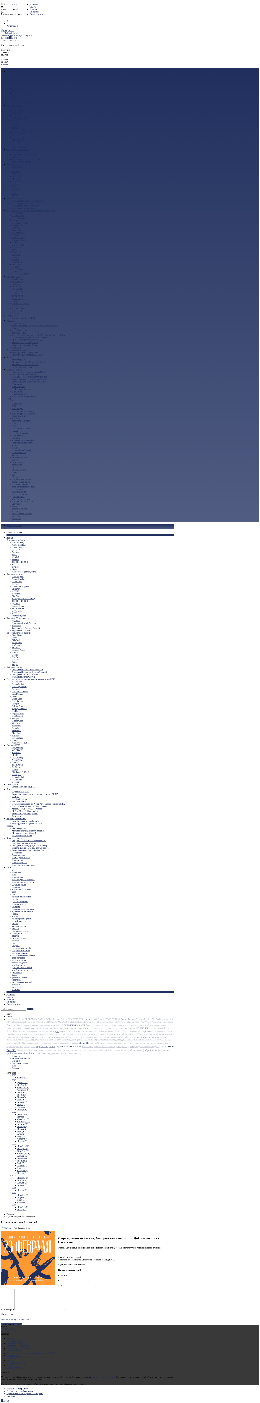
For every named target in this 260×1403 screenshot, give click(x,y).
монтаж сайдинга (48, 1037)
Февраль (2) (22, 1202)
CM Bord (16, 188)
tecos (110, 1022)
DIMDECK (78, 1019)
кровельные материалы (22, 443)
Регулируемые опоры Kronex (25, 352)
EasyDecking (17, 225)
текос (153, 1043)
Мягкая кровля (19, 360)
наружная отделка (20, 462)
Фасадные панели (14, 105)
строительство (18, 489)
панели (130, 1040)
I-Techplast (16, 306)
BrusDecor (16, 157)
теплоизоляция (19, 491)
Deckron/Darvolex (20, 223)
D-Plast (49, 1019)
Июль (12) (22, 1158)
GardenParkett (18, 215)
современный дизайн (22, 479)
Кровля (9, 357)
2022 (14, 1112)
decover (56, 1019)
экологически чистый (22, 513)
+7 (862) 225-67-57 (9, 33)
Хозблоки (16, 347)
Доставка (34, 4)
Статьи (9, 1016)
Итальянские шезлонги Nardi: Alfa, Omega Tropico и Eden (38, 335)
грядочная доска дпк (114, 1028)
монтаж (15, 460)
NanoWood (17, 213)
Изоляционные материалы (24, 396)
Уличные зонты (19, 333)
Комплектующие (19, 147)
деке (126, 1028)
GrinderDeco (17, 252)
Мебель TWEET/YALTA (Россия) (27, 340)
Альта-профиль (14, 1025)
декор (14, 425)
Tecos (14, 86)
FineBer (15, 91)
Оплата (33, 7)
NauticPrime (17, 291)
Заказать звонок (8, 35)
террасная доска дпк (68, 1046)
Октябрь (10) (23, 1087)
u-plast (128, 1022)
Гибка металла (18, 386)
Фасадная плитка (14, 198)
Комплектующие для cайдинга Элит (29, 382)
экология (16, 516)
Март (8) (21, 1104)
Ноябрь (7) (22, 1117)
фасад (14, 506)
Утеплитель (17, 391)
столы (117, 1043)
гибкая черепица (50, 1028)
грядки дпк (82, 1028)
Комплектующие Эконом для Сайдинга (30, 379)
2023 (14, 1080)
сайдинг (16, 477)
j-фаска (21, 1022)
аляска (43, 1025)
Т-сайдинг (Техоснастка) (23, 130)
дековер (152, 1028)
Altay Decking (18, 232)
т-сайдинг (145, 1043)
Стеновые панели (105, 1043)
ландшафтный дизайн (22, 450)
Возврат (33, 9)
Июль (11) (22, 1126)
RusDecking (17, 247)
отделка (15, 467)
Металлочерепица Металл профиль (28, 362)
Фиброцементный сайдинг (18, 164)
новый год (67, 1040)
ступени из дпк (134, 1043)
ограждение (87, 1039)
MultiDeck (16, 264)
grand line (168, 1019)
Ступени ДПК (13, 276)
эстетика (16, 521)
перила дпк (11, 1043)
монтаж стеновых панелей (112, 1037)
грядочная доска (96, 1028)
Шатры (15, 328)
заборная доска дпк (85, 1031)
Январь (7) (22, 1173)
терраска (31, 1046)
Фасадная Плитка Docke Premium (27, 201)
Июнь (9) (21, 1129)
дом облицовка (38, 1031)
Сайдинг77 (9, 1228)
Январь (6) (22, 1109)
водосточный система (16, 1028)
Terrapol (15, 250)
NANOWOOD (60, 1022)
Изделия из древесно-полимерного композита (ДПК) (30, 210)
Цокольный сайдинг (45, 1053)
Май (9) (20, 1100)
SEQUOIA (17, 286)
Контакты (34, 12)
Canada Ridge (18, 137)
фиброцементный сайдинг (20, 1053)
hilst (8, 1022)
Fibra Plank (17, 166)
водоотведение (19, 416)
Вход (8, 21)
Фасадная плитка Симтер (23, 208)
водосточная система (21, 421)
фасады (113, 1050)
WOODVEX (17, 281)
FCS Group (17, 174)
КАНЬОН (16, 184)
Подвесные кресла (20, 323)
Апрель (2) (22, 1197)
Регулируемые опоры (16, 350)
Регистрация (12, 26)
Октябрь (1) (22, 1078)
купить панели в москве (102, 1034)
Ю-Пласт (16, 81)
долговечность (18, 435)
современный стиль (21, 482)
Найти (30, 1009)
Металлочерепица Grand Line (25, 364)
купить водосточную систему (47, 1034)
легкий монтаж (19, 452)
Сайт (60, 1285)
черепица (16, 511)
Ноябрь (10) (22, 1148)
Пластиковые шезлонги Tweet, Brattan (29, 338)
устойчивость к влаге (22, 499)
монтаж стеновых (91, 1037)
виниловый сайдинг (75, 1024)
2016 (14, 1205)
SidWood (16, 171)
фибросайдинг (135, 1050)
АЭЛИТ (15, 122)
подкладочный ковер (34, 1043)
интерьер (16, 438)
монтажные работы (15, 1040)
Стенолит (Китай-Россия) (24, 154)
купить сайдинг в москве (140, 1034)
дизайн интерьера (20, 433)
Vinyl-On (16, 88)
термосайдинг (13, 1046)
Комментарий (7, 1310)
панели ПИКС (141, 1039)
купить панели (83, 1034)
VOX (14, 96)
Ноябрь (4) (22, 1180)
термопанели (162, 1043)
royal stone (72, 1022)
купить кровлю (69, 1034)
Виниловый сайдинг (16, 71)
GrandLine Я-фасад (20, 118)
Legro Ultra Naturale (34, 1022)
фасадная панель (19, 509)
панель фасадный (156, 1040)
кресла (139, 1031)
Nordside (16, 125)
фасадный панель (101, 1050)
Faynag (15, 301)
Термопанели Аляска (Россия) (26, 159)
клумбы (132, 1031)
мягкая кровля (32, 1039)
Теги (8, 399)
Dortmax (16, 272)
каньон (104, 1031)
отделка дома (119, 1039)
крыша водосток (164, 1031)
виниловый (58, 1025)
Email (60, 1280)
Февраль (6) (22, 1139)
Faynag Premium (19, 240)
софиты (93, 1043)
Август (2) (22, 1183)
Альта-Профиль (19, 76)
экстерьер (16, 518)
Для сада (10, 320)
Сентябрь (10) (23, 1153)
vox (142, 1022)
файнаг (111, 1046)
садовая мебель (71, 1043)
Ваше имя (62, 1275)
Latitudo (15, 228)
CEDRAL (29, 1019)
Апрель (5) (22, 1134)
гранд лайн (64, 1028)
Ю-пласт (69, 1053)
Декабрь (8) (22, 1178)
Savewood (16, 257)
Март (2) (21, 1200)
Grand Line (17, 79)
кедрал (111, 1031)
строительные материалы (23, 487)
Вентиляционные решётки (24, 374)
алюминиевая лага (30, 1025)
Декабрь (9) (22, 1114)
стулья (123, 1043)
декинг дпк (142, 1027)
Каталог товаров (14, 525)
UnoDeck (136, 1022)
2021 (14, 1143)
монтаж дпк (33, 1037)
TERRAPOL (17, 296)
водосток (16, 418)
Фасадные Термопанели (17, 149)
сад (13, 474)
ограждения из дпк (103, 1039)
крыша (15, 447)
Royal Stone (17, 142)
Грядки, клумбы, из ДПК (23, 318)
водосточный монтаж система (151, 1025)
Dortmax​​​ (101, 1019)
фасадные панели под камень (51, 1050)
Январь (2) (22, 1190)
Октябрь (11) (23, 1151)
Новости (16, 1056)
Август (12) (22, 1124)
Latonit (15, 193)
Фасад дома (128, 1046)
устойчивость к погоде (22, 501)
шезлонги (60, 1053)
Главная (10, 1214)
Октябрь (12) (23, 1119)
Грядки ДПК (12, 316)
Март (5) (21, 1168)
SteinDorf (16, 120)
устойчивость (18, 496)
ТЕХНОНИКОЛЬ (20, 93)
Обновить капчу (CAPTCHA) (15, 1319)
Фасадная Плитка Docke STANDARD (29, 203)
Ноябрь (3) (22, 1209)
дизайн (15, 430)
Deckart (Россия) (19, 218)
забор (72, 1031)
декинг (132, 1028)
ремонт (15, 472)
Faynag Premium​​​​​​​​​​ (136, 1019)
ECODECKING (112, 1019)
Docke (87, 1019)
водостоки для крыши (106, 1025)
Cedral (15, 186)
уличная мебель (101, 1046)
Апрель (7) (22, 1102)
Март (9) (21, 1136)
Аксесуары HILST (20, 274)
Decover (15, 191)
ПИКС (20, 1043)
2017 (14, 1192)
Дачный (15, 98)
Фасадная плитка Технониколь (26, 206)
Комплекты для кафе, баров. (25, 345)
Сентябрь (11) (23, 1121)
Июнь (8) (21, 1097)
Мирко (15, 196)
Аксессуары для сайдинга (24, 103)
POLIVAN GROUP (21, 303)
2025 (14, 1075)
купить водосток (26, 1034)
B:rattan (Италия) (19, 330)
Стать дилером (36, 14)
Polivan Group (18, 237)
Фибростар (17, 176)
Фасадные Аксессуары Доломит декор (29, 377)
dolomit (94, 1019)
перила (168, 1040)
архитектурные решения (23, 411)
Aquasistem (17, 404)
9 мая (8, 1019)
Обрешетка (17, 384)
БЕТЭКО (16, 179)
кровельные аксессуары (23, 440)
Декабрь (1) (22, 1195)
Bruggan (15, 235)
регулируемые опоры (54, 1043)
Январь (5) (22, 1141)
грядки (73, 1028)
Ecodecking (17, 262)
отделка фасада (19, 469)
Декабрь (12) (23, 1146)
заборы (97, 1031)
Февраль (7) (22, 1107)
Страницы (11, 992)
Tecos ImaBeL (18, 140)
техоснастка (87, 1046)
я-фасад (77, 1053)
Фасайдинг (122, 1050)
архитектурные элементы (23, 413)
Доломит (16, 83)
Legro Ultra (17, 230)
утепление (17, 504)
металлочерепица (20, 457)
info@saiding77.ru (24, 35)
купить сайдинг (121, 1034)
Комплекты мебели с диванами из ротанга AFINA (35, 325)
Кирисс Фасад (18, 181)
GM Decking (157, 1019)
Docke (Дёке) (18, 74)
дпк (56, 1031)
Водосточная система (22, 367)
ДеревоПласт (18, 245)
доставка (50, 1031)
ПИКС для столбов (21, 389)
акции (159, 1022)
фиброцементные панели (156, 1050)
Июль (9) (21, 1095)
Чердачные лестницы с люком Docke (29, 372)
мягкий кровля (46, 1040)
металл (15, 455)
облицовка (17, 465)
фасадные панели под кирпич (79, 1050)
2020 (14, 1175)
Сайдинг (16, 1061)
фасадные (154, 1046)
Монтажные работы (21, 1058)
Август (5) (22, 1092)
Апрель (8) (22, 1165)
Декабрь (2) (22, 1082)
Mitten (14, 101)
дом (29, 1031)
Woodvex (16, 254)
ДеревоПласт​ (12, 1031)
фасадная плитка (142, 1046)
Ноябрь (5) (22, 1085)
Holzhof (15, 267)
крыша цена (12, 1034)
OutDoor (16, 242)
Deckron (15, 313)
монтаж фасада (159, 1037)
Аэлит (49, 1025)
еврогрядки (64, 1031)
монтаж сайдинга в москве (69, 1037)
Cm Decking (17, 269)
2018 (14, 1187)
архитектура (17, 408)
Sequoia (15, 259)
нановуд (57, 1040)
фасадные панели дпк (27, 1050)
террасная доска (19, 494)
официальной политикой (103, 1377)
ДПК (14, 406)
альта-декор (168, 1022)
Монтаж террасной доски (138, 1037)
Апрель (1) (22, 1185)
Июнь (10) (22, 1161)
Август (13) (22, 1156)
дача (14, 423)
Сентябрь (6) (23, 1090)
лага (155, 1034)
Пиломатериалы (19, 394)
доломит (23, 1031)
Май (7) (20, 1163)
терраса (23, 1046)
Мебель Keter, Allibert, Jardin (25, 342)
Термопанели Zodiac (21, 162)
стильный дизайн (20, 484)
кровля (15, 445)
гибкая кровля (34, 1028)
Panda (14, 169)
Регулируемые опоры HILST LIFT (28, 355)
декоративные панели (22, 428)
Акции (9, 69)
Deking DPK (66, 1019)
